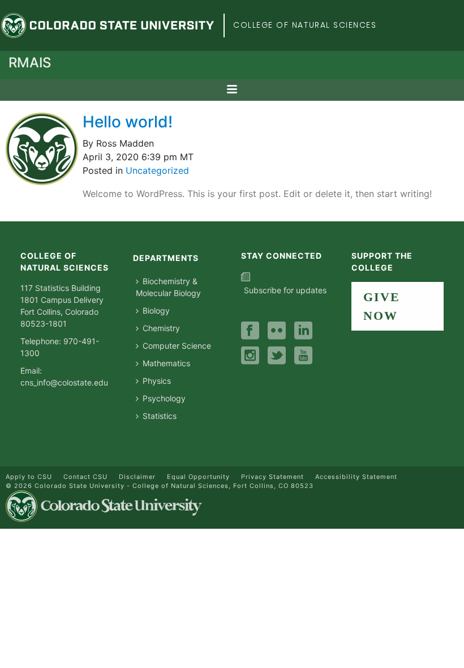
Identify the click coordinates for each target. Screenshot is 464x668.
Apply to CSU (29, 477)
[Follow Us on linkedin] (303, 331)
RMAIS (29, 62)
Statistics (160, 416)
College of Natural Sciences (305, 25)
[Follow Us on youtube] (303, 356)
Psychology (164, 398)
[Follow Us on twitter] (277, 356)
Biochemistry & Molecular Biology (168, 287)
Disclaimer (137, 477)
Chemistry (161, 328)
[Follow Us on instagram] (250, 356)
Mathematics (166, 363)
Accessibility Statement (356, 477)
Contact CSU (85, 477)
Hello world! (128, 121)
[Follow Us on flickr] (277, 331)
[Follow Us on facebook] (250, 331)
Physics (157, 381)
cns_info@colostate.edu (64, 382)
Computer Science (177, 345)
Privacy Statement (272, 477)
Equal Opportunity (198, 477)
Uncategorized (157, 170)
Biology (156, 310)
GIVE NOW (381, 306)
